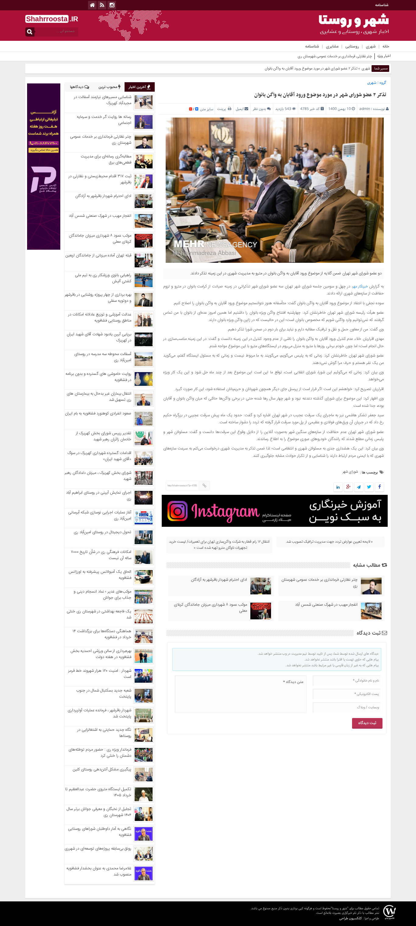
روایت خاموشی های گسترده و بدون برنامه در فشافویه (98, 377)
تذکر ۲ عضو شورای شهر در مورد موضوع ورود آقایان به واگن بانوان (320, 95)
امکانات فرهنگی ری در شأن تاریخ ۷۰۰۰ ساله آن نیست (101, 555)
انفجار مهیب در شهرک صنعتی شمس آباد (326, 605)
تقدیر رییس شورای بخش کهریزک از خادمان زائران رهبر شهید (103, 436)
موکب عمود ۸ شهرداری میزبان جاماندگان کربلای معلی (210, 608)
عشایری (332, 46)
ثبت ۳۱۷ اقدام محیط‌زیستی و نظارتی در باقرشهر (100, 179)
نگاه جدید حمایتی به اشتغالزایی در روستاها (104, 733)
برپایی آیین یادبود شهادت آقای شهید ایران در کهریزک (99, 337)
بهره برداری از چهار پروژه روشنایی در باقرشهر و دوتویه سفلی (98, 297)
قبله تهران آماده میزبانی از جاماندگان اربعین (98, 255)
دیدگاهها (77, 87)
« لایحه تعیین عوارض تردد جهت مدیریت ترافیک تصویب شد (329, 542)
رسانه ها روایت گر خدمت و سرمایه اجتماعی (104, 120)
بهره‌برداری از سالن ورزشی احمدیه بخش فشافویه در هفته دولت (100, 654)
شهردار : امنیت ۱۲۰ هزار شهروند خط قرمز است (99, 673)
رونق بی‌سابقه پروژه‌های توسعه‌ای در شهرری (98, 848)
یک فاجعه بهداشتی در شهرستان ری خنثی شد (99, 614)
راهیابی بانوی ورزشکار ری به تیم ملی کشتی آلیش (103, 278)
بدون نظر (259, 109)
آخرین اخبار (138, 87)
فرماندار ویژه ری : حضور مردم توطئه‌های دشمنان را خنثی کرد (100, 752)
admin (364, 109)
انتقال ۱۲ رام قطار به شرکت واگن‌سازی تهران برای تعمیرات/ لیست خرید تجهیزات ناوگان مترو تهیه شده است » (219, 545)
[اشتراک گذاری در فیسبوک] (379, 487)
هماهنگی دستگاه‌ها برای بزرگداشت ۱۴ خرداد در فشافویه (101, 634)
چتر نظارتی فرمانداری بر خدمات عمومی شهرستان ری (335, 56)
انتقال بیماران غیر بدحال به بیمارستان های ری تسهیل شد (99, 396)
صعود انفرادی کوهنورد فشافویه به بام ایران (98, 413)
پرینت (222, 109)
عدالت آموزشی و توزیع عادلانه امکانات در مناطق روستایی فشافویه (99, 317)
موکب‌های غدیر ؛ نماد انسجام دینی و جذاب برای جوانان (102, 594)
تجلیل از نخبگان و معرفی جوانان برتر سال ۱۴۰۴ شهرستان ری (99, 812)
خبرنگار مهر (360, 286)
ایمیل (240, 109)
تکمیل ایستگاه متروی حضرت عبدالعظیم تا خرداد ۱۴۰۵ (98, 792)
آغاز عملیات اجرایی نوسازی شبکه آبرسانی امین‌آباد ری (99, 515)
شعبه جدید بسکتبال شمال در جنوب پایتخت (103, 693)
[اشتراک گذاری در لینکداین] (338, 487)
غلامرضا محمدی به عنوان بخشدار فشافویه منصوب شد (98, 871)
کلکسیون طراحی (350, 918)
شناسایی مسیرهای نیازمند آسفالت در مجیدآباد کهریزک (102, 100)
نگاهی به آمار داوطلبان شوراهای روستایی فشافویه (99, 832)
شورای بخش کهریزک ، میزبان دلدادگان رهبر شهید (98, 476)
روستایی (352, 46)
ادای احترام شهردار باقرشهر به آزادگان (219, 580)
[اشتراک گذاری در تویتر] (369, 487)
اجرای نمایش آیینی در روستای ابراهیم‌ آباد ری (98, 495)
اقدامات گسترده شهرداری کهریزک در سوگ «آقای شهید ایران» (99, 456)
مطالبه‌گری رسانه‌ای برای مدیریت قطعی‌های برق (106, 159)
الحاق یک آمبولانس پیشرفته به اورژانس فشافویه (100, 575)
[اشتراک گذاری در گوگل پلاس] (348, 487)
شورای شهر (350, 472)
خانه (386, 46)
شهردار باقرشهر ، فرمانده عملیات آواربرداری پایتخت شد (99, 713)
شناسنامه (382, 5)
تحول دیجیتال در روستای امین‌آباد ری (102, 532)
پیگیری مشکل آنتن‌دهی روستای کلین (102, 769)
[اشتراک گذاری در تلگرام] (359, 487)
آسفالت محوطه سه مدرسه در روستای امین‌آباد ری (102, 357)
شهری (371, 46)
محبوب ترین (108, 87)
